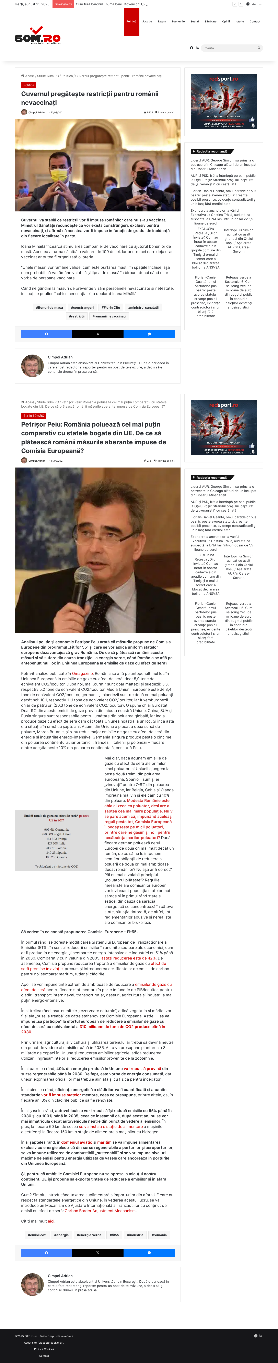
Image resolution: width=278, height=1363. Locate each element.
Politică (132, 21)
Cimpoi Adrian (36, 112)
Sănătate (211, 21)
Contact (255, 21)
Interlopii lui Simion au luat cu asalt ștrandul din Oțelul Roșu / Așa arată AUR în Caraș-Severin (238, 240)
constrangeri (83, 307)
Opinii (226, 21)
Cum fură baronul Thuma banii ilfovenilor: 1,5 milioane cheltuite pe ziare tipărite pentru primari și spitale (156, 4)
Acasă (29, 76)
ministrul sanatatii (144, 307)
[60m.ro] (37, 35)
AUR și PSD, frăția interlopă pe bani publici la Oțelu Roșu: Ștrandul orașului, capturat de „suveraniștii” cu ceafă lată (223, 180)
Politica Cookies (44, 1349)
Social (194, 21)
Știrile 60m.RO (48, 76)
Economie (178, 21)
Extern (162, 21)
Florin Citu (112, 307)
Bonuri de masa (50, 307)
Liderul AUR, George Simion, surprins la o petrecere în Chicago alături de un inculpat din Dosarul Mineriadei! (223, 164)
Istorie (240, 21)
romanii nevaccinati (110, 316)
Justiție (147, 21)
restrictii (77, 316)
